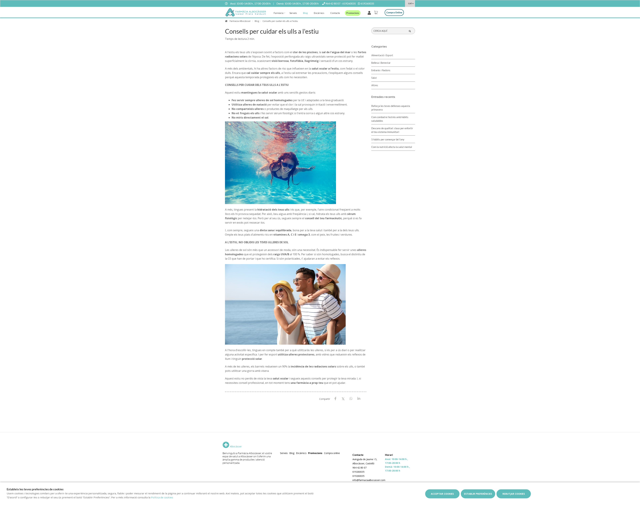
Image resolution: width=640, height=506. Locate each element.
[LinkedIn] (359, 398)
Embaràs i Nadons (380, 71)
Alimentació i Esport (382, 56)
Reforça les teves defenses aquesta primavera (390, 107)
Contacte (335, 13)
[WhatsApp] (351, 398)
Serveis (293, 13)
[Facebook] (335, 398)
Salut (374, 78)
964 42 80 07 (359, 467)
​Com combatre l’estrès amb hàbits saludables (389, 119)
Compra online (394, 12)
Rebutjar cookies (513, 493)
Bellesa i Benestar (380, 63)
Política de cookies (162, 497)
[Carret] (376, 12)
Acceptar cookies (442, 493)
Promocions (352, 13)
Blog (305, 13)
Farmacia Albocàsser (240, 21)
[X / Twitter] (343, 398)
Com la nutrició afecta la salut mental (391, 146)
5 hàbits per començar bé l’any (387, 139)
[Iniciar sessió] (369, 12)
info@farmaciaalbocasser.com (368, 480)
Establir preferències (478, 493)
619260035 (358, 471)
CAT (410, 3)
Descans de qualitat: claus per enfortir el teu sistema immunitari (392, 130)
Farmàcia (278, 13)
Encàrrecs (319, 13)
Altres (374, 86)
